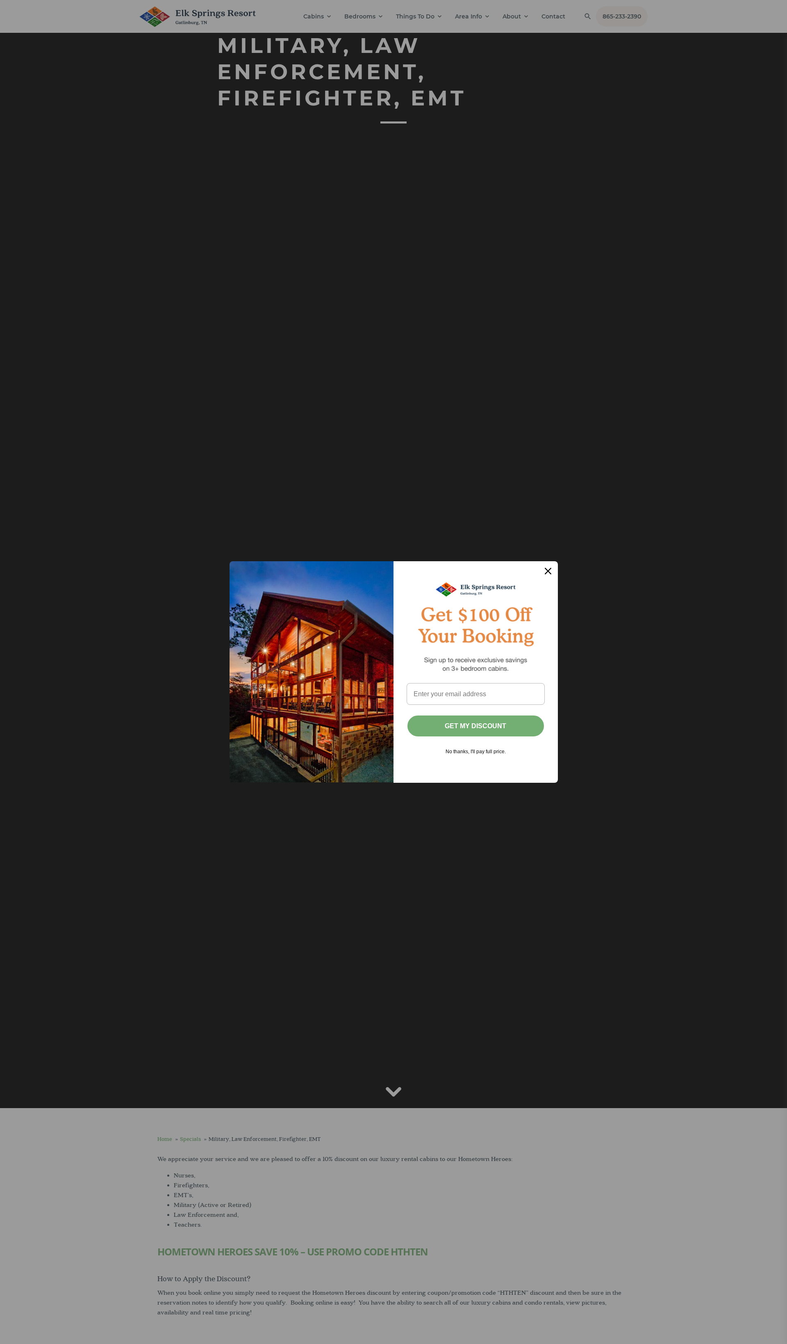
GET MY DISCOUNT (475, 725)
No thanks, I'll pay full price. (476, 751)
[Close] (548, 571)
